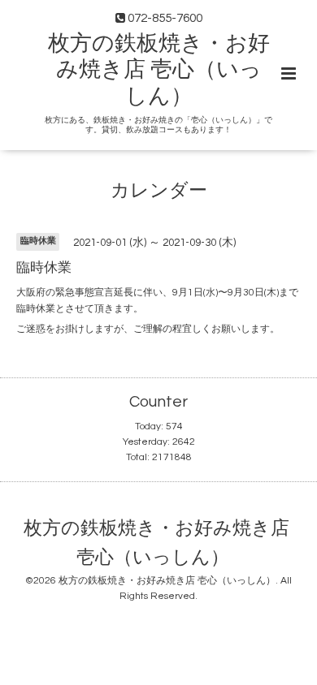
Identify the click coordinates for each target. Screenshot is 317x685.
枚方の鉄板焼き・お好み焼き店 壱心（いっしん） (159, 70)
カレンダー (159, 191)
